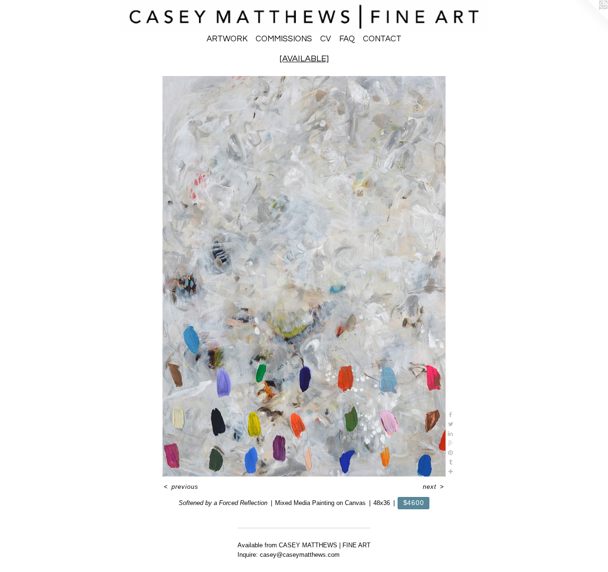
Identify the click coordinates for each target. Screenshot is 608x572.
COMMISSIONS (284, 39)
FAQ (347, 39)
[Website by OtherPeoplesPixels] (589, 19)
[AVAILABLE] (304, 58)
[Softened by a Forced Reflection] (304, 276)
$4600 (413, 502)
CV (325, 39)
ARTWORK (227, 39)
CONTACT (382, 39)
